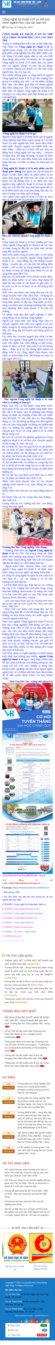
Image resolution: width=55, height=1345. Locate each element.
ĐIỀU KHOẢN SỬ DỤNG (24, 1316)
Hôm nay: (27, 1330)
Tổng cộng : (28, 1335)
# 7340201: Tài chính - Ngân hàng (19, 931)
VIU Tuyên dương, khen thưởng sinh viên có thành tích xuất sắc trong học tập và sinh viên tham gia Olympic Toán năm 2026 (26, 1172)
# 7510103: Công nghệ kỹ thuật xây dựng (22, 913)
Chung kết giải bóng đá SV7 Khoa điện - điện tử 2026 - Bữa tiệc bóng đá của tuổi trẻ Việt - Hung (26, 1194)
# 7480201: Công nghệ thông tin (18, 922)
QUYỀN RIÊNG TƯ (42, 1316)
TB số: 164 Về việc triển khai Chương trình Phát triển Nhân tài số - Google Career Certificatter (25, 1034)
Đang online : (27, 1325)
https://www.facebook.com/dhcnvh (31, 887)
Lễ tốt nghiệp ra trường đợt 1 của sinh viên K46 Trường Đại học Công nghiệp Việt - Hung (34, 1150)
